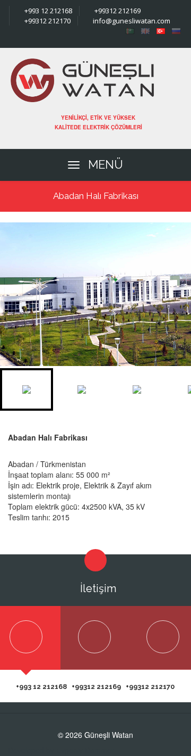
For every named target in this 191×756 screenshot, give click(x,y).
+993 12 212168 (47, 10)
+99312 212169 (117, 10)
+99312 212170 (47, 21)
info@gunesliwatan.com (130, 21)
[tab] (94, 638)
